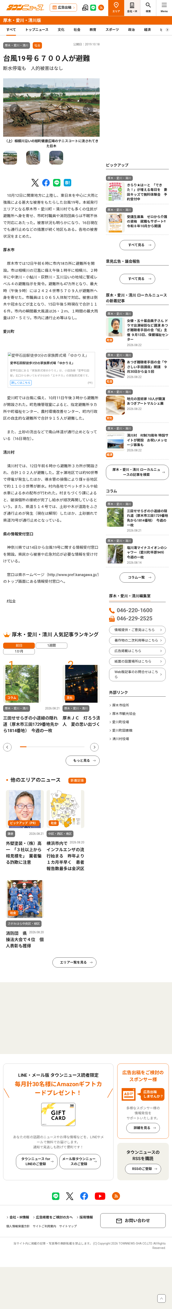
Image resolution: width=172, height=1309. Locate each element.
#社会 (11, 601)
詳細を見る (142, 1128)
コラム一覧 (136, 577)
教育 (93, 30)
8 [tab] (68, 746)
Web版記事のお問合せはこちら (136, 674)
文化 (61, 30)
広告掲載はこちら (128, 651)
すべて (11, 30)
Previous (14, 109)
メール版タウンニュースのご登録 (79, 1161)
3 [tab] (36, 746)
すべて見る (136, 245)
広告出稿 (64, 7)
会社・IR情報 (19, 1217)
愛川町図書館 (122, 731)
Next (88, 109)
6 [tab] (55, 746)
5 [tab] (49, 746)
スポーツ (112, 30)
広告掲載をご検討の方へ (54, 1217)
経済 (147, 30)
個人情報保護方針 (18, 1226)
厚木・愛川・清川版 (22, 20)
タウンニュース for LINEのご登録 (35, 1161)
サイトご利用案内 (44, 1226)
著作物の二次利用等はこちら (136, 640)
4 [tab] (42, 746)
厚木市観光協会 (124, 714)
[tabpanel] (51, 113)
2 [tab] (29, 746)
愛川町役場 (120, 722)
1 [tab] (23, 746)
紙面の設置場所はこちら (133, 661)
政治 (131, 30)
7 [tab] (62, 746)
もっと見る (81, 761)
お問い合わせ (137, 1220)
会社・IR (132, 11)
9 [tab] (75, 746)
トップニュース (36, 30)
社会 (77, 30)
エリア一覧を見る (73, 962)
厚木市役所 (120, 705)
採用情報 (86, 1217)
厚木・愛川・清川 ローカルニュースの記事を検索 (136, 472)
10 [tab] (81, 746)
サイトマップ (68, 1226)
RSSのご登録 (142, 1169)
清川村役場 (120, 739)
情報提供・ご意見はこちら (135, 630)
